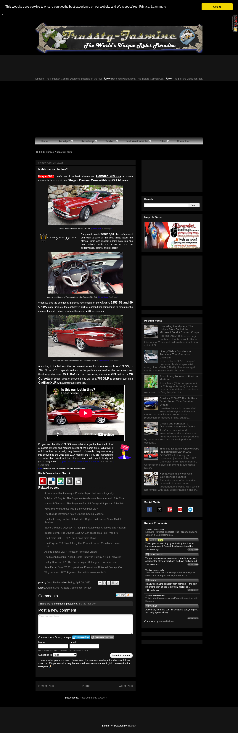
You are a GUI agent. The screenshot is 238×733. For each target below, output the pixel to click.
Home (86, 685)
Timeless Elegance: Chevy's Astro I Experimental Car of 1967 (179, 450)
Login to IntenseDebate (81, 637)
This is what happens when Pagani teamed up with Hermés (171, 599)
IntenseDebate (166, 621)
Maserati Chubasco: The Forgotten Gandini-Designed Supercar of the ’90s (51, 78)
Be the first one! (87, 603)
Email (73, 642)
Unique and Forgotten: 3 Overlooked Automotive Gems (177, 425)
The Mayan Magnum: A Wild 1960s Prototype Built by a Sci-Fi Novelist (82, 557)
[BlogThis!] (104, 583)
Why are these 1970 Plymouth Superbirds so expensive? (75, 572)
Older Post (126, 685)
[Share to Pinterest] (117, 583)
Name (41, 642)
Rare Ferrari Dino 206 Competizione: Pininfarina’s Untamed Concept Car (83, 567)
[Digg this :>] (69, 481)
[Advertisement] (119, 109)
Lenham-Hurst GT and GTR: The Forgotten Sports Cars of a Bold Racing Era (171, 533)
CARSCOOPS (43, 465)
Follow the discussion (129, 595)
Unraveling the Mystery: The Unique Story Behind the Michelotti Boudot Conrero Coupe (179, 329)
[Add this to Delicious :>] (51, 481)
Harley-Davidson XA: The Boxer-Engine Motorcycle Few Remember (80, 562)
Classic (65, 587)
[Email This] (100, 583)
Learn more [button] (158, 6)
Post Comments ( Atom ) (93, 697)
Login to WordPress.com (102, 637)
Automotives (52, 587)
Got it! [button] (217, 6)
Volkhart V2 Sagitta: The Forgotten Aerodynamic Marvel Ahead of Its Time (84, 498)
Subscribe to (45, 654)
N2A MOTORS (106, 462)
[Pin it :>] (42, 481)
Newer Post (46, 685)
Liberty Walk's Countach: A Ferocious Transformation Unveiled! (175, 354)
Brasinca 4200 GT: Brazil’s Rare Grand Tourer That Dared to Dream (178, 401)
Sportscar (77, 587)
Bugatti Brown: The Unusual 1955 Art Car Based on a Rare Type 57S (81, 532)
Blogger (132, 725)
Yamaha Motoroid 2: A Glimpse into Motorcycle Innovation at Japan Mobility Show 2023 (170, 574)
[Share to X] (108, 583)
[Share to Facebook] (113, 583)
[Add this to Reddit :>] (78, 481)
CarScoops (106, 229)
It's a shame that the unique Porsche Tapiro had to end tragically (79, 493)
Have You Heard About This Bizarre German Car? (126, 78)
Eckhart (153, 539)
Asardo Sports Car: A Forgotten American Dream (70, 551)
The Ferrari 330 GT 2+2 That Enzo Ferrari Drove (70, 538)
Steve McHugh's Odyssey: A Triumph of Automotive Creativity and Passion (85, 527)
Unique (87, 587)
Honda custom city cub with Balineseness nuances (176, 475)
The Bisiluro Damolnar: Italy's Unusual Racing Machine (191, 78)
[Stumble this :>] (60, 481)
